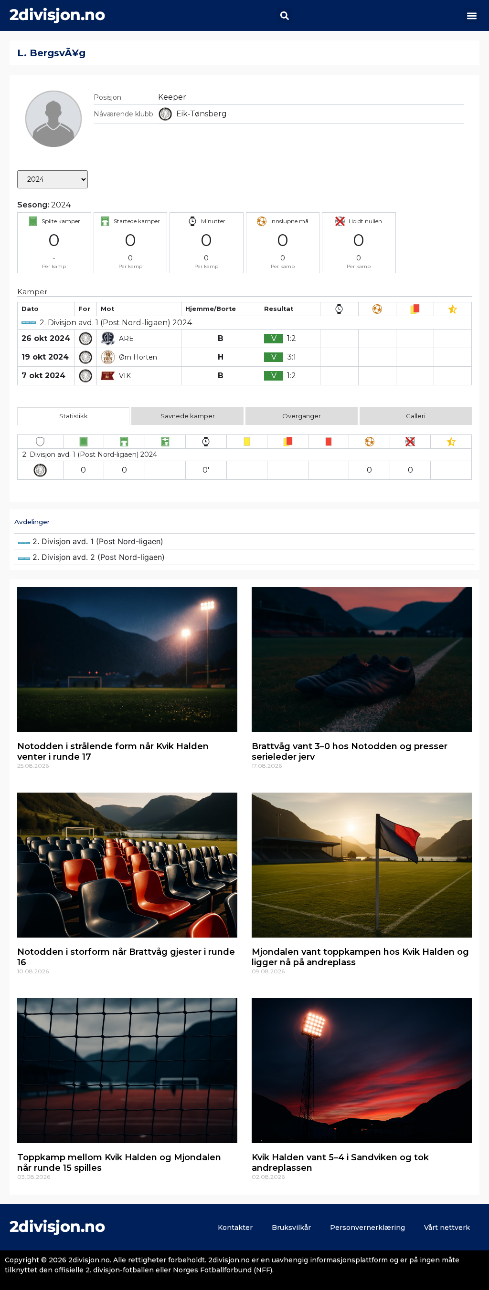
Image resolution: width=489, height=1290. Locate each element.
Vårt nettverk (447, 1227)
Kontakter (235, 1227)
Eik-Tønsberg (201, 113)
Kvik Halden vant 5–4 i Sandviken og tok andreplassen (340, 1162)
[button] (284, 15)
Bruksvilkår (291, 1227)
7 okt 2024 (43, 375)
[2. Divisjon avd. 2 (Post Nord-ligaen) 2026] (244, 557)
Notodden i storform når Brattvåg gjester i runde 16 (126, 957)
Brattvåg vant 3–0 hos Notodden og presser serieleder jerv (349, 751)
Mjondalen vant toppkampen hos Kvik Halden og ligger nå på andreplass (360, 957)
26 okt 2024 (45, 338)
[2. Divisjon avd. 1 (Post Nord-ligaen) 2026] (244, 541)
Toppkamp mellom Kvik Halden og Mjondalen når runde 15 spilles (119, 1162)
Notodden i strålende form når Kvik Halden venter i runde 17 (113, 751)
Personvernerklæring (367, 1227)
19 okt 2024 (45, 356)
